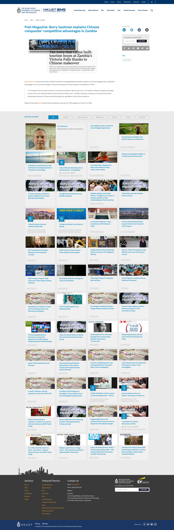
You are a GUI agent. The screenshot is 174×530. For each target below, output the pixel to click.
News (112, 2)
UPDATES (142, 117)
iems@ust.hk (75, 484)
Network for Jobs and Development (53, 508)
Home (26, 20)
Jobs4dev (102, 401)
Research (136, 2)
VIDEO (128, 117)
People (144, 2)
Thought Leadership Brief (127, 147)
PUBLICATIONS (82, 117)
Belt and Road (93, 10)
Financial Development (49, 502)
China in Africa (127, 60)
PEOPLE (114, 117)
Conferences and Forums (34, 230)
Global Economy (129, 10)
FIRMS (134, 429)
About (106, 2)
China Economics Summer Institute (36, 232)
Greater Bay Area (79, 10)
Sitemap (45, 523)
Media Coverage (40, 20)
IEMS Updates (124, 288)
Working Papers (94, 316)
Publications (127, 2)
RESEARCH (100, 117)
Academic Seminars (64, 175)
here (39, 103)
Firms (43, 505)
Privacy (37, 523)
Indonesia (71, 232)
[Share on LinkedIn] (124, 30)
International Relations (127, 401)
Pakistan (77, 232)
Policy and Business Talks (65, 230)
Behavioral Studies (47, 511)
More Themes (143, 10)
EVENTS (66, 117)
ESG (102, 10)
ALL (53, 117)
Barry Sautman (30, 81)
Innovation (110, 10)
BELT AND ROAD (74, 175)
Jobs (119, 10)
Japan (137, 401)
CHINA (43, 230)
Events (119, 2)
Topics (80, 175)
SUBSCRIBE (142, 41)
